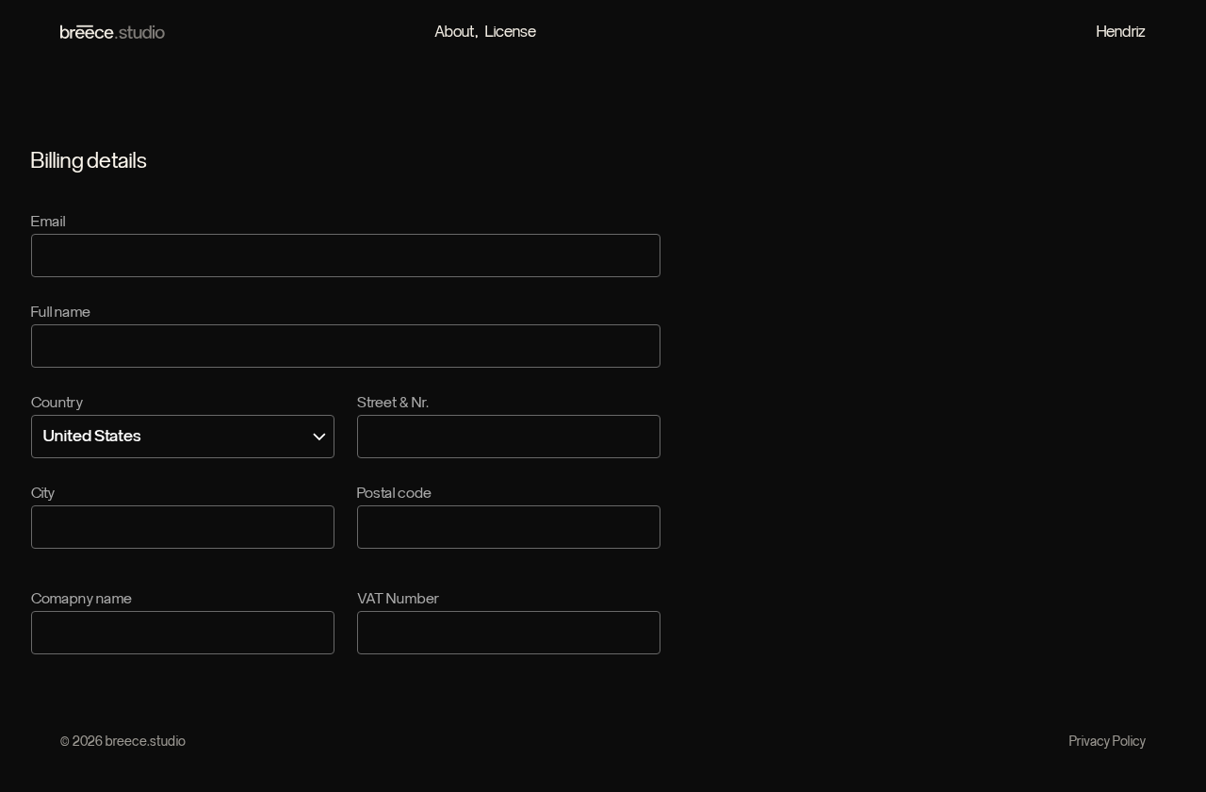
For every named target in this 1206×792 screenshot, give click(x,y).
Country (57, 402)
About (454, 32)
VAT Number (398, 598)
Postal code (394, 493)
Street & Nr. (393, 402)
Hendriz (1121, 32)
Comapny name (81, 598)
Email (48, 221)
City (43, 493)
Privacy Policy (1107, 742)
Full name (60, 312)
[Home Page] (113, 32)
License (510, 32)
